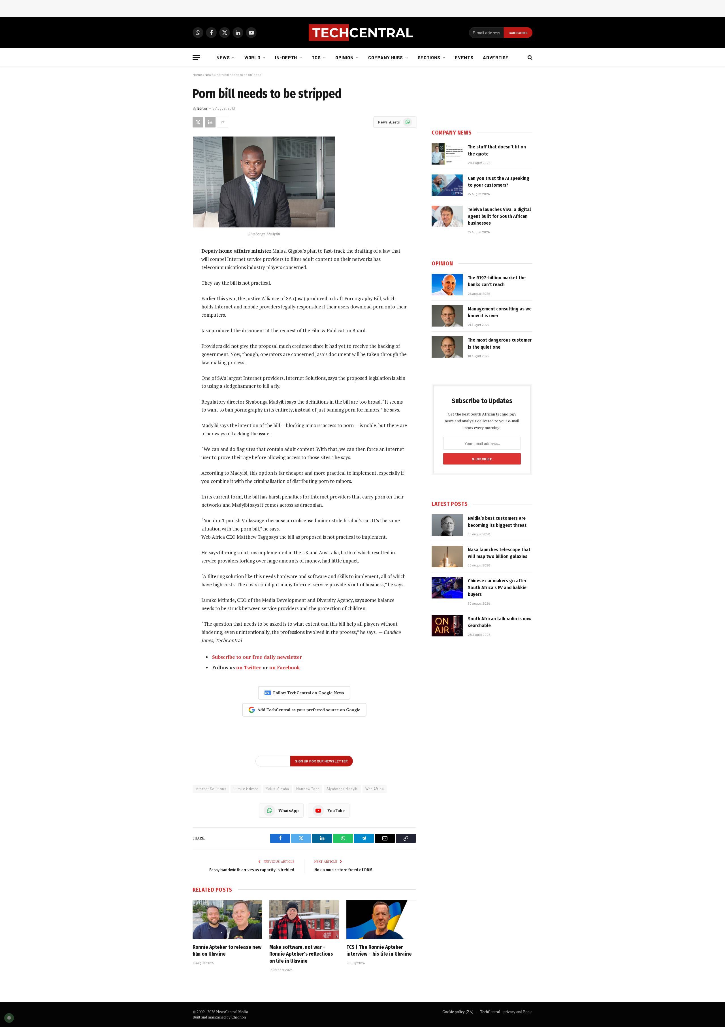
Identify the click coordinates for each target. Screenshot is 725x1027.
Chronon (238, 1017)
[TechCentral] (362, 32)
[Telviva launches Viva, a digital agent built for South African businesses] (447, 216)
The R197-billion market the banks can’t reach (497, 281)
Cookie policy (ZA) (458, 1011)
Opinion (344, 57)
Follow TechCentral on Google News (308, 692)
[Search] (529, 57)
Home (197, 74)
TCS (316, 57)
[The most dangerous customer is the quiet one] (447, 347)
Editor (202, 108)
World (252, 57)
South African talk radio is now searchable (500, 622)
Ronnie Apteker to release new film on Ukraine (227, 950)
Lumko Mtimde (246, 789)
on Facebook (284, 667)
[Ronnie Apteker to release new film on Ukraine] (227, 919)
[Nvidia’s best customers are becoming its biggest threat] (447, 525)
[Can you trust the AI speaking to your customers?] (447, 185)
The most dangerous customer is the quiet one (500, 343)
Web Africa (374, 789)
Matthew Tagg (308, 789)
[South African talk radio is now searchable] (447, 625)
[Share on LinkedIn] (210, 122)
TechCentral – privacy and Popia (506, 1011)
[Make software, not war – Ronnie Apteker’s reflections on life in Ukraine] (304, 919)
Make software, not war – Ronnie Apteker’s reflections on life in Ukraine (301, 954)
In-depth (286, 57)
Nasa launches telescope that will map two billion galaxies (499, 553)
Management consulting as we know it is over (500, 312)
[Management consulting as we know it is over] (447, 316)
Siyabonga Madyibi (342, 789)
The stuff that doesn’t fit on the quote (497, 150)
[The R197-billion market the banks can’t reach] (447, 284)
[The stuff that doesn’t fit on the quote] (447, 154)
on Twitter (248, 667)
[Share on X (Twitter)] (198, 122)
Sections (429, 57)
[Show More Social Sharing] (222, 122)
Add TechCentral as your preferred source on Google (308, 709)
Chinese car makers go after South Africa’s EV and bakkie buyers (497, 588)
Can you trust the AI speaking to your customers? (498, 181)
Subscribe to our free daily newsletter (257, 657)
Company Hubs (385, 57)
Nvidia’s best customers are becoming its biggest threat (497, 521)
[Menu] (196, 57)
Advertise (496, 57)
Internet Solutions (210, 789)
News (223, 57)
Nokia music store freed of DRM (343, 869)
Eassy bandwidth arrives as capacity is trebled (251, 869)
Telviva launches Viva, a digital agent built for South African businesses (499, 216)
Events (464, 57)
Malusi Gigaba (277, 789)
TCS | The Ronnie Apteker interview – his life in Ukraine (379, 950)
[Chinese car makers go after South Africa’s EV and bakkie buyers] (447, 587)
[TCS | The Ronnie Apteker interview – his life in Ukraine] (381, 919)
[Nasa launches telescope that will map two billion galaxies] (447, 556)
